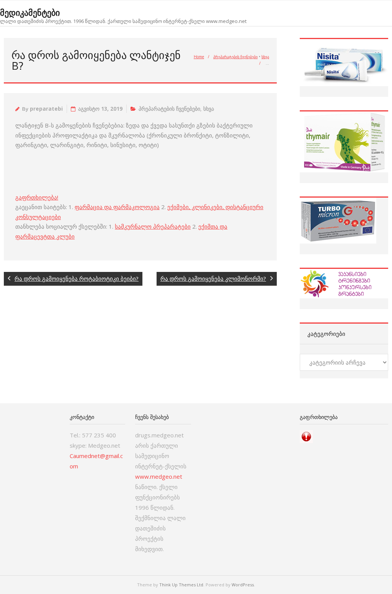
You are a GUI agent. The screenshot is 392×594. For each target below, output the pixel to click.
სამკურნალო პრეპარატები (153, 226)
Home (199, 56)
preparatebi (46, 108)
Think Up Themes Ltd (181, 584)
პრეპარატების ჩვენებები (235, 56)
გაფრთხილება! (36, 197)
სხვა (265, 56)
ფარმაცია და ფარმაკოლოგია (117, 207)
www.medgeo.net (158, 476)
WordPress (243, 584)
